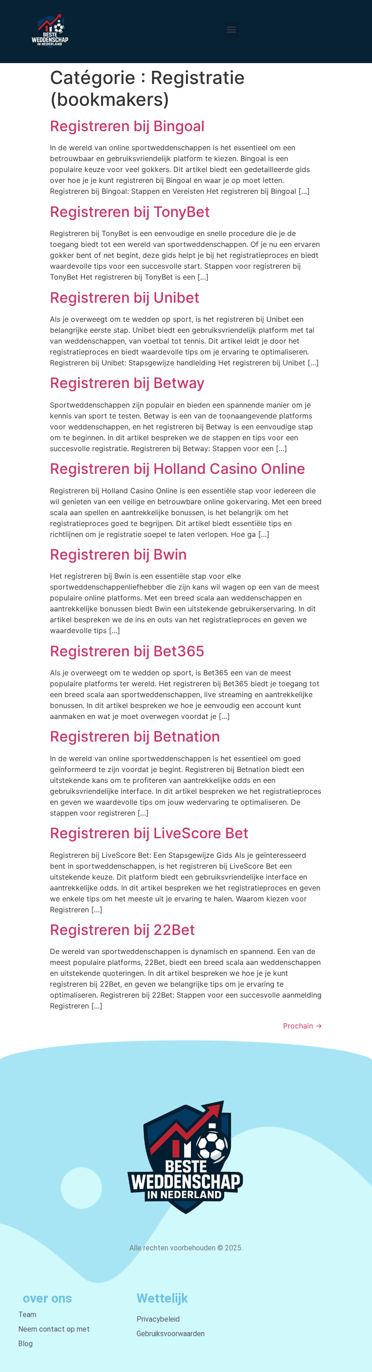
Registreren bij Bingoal (127, 126)
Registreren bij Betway (127, 383)
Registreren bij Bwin (118, 554)
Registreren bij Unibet (125, 297)
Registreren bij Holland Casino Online (177, 468)
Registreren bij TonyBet (130, 212)
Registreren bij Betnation (135, 736)
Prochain (302, 1025)
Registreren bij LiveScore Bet (149, 833)
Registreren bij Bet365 (127, 651)
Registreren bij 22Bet (122, 930)
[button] (231, 29)
